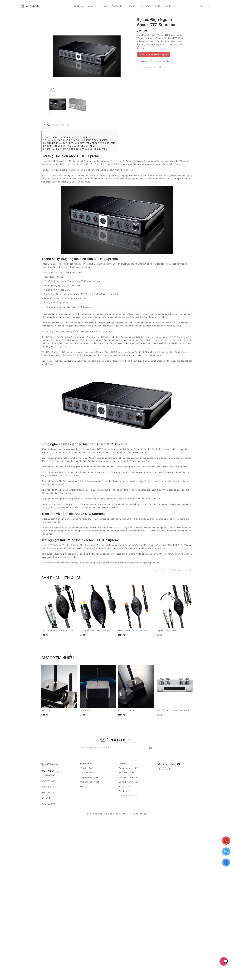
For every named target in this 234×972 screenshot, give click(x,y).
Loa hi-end (91, 6)
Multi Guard (46, 710)
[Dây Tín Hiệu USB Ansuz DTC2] (136, 606)
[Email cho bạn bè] (151, 68)
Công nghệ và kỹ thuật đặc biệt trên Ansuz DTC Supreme (80, 143)
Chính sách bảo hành (90, 777)
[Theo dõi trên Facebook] (160, 769)
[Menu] (210, 6)
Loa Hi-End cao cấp (128, 795)
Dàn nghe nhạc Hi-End (129, 768)
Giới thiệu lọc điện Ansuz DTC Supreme (68, 137)
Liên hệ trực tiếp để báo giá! (153, 54)
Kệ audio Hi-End (126, 772)
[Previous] (54, 54)
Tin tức (158, 6)
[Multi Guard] (59, 686)
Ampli (104, 6)
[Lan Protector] (98, 686)
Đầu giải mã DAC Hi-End (130, 777)
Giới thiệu (78, 6)
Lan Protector (86, 710)
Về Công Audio (87, 768)
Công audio (90, 545)
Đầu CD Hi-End (126, 786)
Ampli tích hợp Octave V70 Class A (173, 710)
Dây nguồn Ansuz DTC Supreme (95, 630)
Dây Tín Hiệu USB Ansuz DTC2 (133, 630)
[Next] (120, 54)
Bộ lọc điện (160, 61)
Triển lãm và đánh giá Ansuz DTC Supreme (70, 146)
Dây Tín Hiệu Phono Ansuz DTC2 (57, 630)
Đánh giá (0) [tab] (60, 125)
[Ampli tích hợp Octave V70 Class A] (175, 686)
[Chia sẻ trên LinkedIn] (160, 68)
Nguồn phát (117, 6)
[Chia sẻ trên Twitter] (146, 68)
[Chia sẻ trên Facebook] (141, 68)
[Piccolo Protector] (136, 686)
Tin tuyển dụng (87, 772)
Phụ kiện (145, 6)
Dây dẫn (132, 6)
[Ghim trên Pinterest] (155, 68)
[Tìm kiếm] (201, 6)
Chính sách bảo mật (89, 782)
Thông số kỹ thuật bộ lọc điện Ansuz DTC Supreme (76, 140)
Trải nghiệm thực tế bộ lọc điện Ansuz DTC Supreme (77, 149)
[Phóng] (52, 89)
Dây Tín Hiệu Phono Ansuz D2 (171, 630)
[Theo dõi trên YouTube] (169, 769)
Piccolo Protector (126, 710)
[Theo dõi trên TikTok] (164, 769)
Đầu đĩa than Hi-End (128, 782)
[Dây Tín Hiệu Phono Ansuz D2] (175, 606)
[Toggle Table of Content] (112, 134)
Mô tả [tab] (45, 125)
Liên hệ (168, 6)
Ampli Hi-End (125, 791)
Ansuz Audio (151, 61)
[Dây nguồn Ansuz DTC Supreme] (98, 606)
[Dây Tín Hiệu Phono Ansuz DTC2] (59, 606)
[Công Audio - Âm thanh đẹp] (31, 6)
